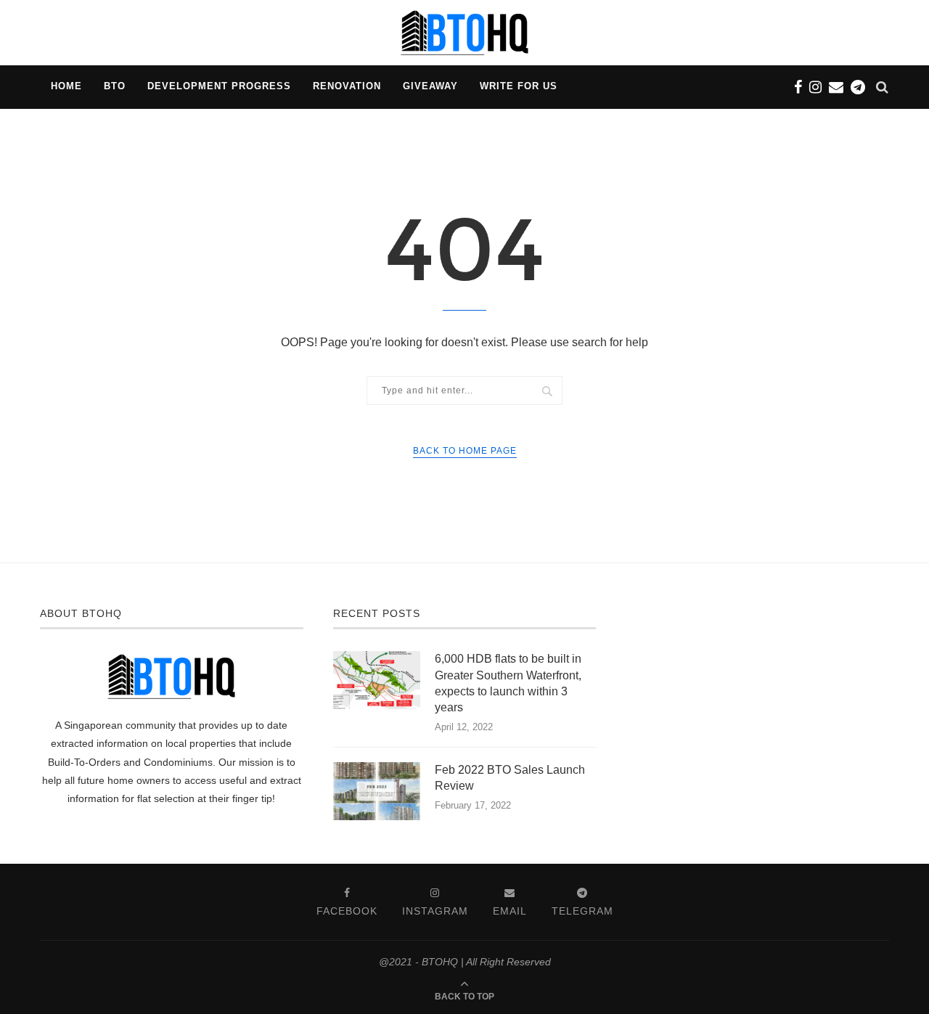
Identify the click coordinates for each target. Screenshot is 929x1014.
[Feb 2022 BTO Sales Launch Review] (376, 791)
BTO (115, 86)
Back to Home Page (465, 451)
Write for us (518, 86)
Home (66, 86)
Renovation (347, 86)
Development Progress (219, 86)
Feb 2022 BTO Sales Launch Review (510, 778)
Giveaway (430, 86)
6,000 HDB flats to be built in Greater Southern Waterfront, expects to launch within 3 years (508, 683)
